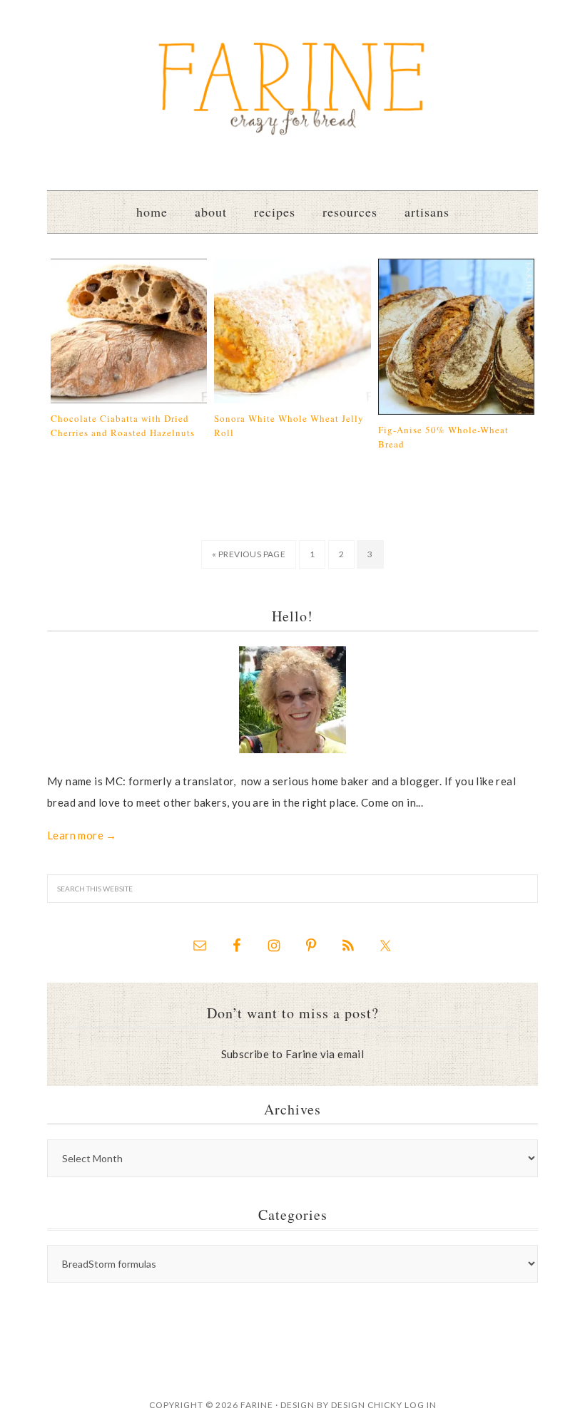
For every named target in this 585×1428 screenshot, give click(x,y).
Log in (421, 1404)
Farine (292, 87)
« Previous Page (248, 554)
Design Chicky (366, 1404)
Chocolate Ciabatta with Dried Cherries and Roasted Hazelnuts (123, 425)
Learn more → (82, 835)
